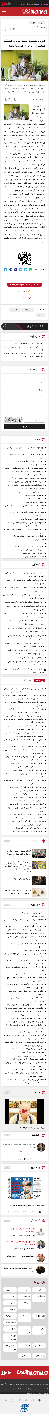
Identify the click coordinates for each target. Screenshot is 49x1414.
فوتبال (32, 22)
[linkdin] (10, 269)
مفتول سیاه (12, 1329)
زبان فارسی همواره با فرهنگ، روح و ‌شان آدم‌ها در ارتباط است (19, 1269)
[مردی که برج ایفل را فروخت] (38, 880)
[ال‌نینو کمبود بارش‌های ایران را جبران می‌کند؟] (40, 1257)
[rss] (7, 1401)
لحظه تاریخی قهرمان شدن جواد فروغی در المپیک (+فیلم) (23, 348)
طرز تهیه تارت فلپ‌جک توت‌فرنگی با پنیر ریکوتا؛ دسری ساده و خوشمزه (24, 670)
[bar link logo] (6, 4)
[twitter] (20, 269)
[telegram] (25, 269)
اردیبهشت (27, 309)
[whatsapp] (30, 269)
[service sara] (36, 4)
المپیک (14, 309)
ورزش (41, 22)
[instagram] (14, 1401)
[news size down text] (14, 100)
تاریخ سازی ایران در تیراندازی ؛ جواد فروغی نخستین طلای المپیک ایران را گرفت (23, 355)
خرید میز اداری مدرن (10, 1347)
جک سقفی (26, 1345)
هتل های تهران (10, 1315)
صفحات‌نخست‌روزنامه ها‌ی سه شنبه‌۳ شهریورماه (27, 1205)
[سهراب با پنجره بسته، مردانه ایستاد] (40, 1232)
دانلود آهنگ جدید (26, 1304)
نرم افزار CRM (11, 1309)
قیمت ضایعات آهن (25, 1331)
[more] (7, 841)
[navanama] (44, 4)
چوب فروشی (40, 1289)
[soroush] (5, 269)
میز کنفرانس (26, 1355)
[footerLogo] (32, 1373)
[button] (31, 1158)
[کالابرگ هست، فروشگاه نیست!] (38, 867)
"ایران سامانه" (32, 1393)
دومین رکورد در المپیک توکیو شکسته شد (28, 343)
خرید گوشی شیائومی (40, 1298)
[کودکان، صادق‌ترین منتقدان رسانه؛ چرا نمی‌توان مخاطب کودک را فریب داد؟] (38, 853)
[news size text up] (5, 100)
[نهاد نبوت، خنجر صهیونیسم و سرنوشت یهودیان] (41, 1147)
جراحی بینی (11, 1289)
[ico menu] (4, 11)
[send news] (10, 29)
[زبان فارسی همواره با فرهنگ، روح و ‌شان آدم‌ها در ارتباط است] (40, 1270)
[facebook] (15, 269)
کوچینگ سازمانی (13, 1337)
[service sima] (30, 4)
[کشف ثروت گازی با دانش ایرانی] (40, 1245)
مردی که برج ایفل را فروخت (22, 878)
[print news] (5, 30)
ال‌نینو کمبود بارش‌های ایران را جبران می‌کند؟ (20, 1256)
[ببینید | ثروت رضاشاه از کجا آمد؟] (24, 1111)
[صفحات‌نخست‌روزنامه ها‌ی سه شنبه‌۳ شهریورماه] (24, 1188)
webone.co (40, 1315)
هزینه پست (26, 1296)
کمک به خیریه (11, 1322)
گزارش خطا (22, 291)
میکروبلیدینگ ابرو (40, 1331)
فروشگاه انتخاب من (24, 1317)
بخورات (13, 1296)
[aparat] (34, 1401)
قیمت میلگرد (40, 1355)
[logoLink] (34, 11)
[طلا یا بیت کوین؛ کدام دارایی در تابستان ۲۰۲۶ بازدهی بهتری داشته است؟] (38, 892)
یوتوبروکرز (27, 1289)
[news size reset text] (10, 100)
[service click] (23, 4)
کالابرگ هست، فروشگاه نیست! (21, 872)
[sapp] (41, 1401)
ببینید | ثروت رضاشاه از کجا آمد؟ (32, 1128)
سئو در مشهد (11, 1302)
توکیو (40, 314)
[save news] (14, 29)
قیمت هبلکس (40, 1345)
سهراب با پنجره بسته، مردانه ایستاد (23, 1235)
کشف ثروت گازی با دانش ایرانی (24, 1248)
